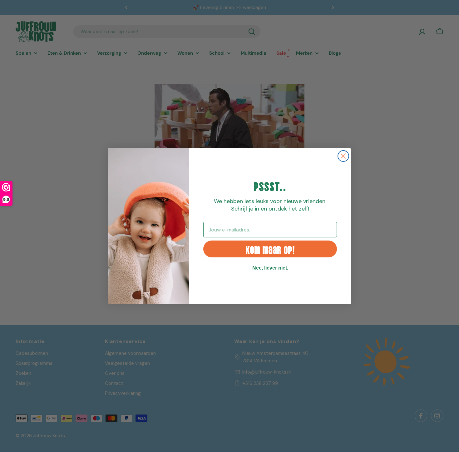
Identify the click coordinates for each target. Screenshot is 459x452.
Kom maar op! (270, 249)
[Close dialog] (343, 156)
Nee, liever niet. (270, 268)
